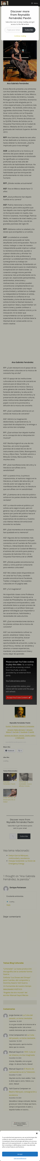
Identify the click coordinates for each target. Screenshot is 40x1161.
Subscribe (29, 30)
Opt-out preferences (20, 1158)
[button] (37, 1133)
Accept (20, 1154)
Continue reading (20, 36)
